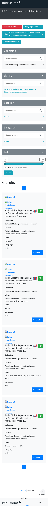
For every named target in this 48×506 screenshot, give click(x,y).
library (24, 75)
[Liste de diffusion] (3, 7)
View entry (37, 252)
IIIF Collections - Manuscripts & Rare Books (21, 11)
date (24, 152)
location (24, 102)
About (23, 490)
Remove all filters (12, 26)
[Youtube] (19, 7)
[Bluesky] (11, 7)
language (24, 127)
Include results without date (17, 168)
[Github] (23, 7)
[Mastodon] (15, 7)
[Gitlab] (27, 7)
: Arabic (33, 26)
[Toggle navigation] (5, 16)
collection (24, 51)
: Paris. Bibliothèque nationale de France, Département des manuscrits (23, 34)
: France (11, 41)
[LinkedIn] (7, 7)
